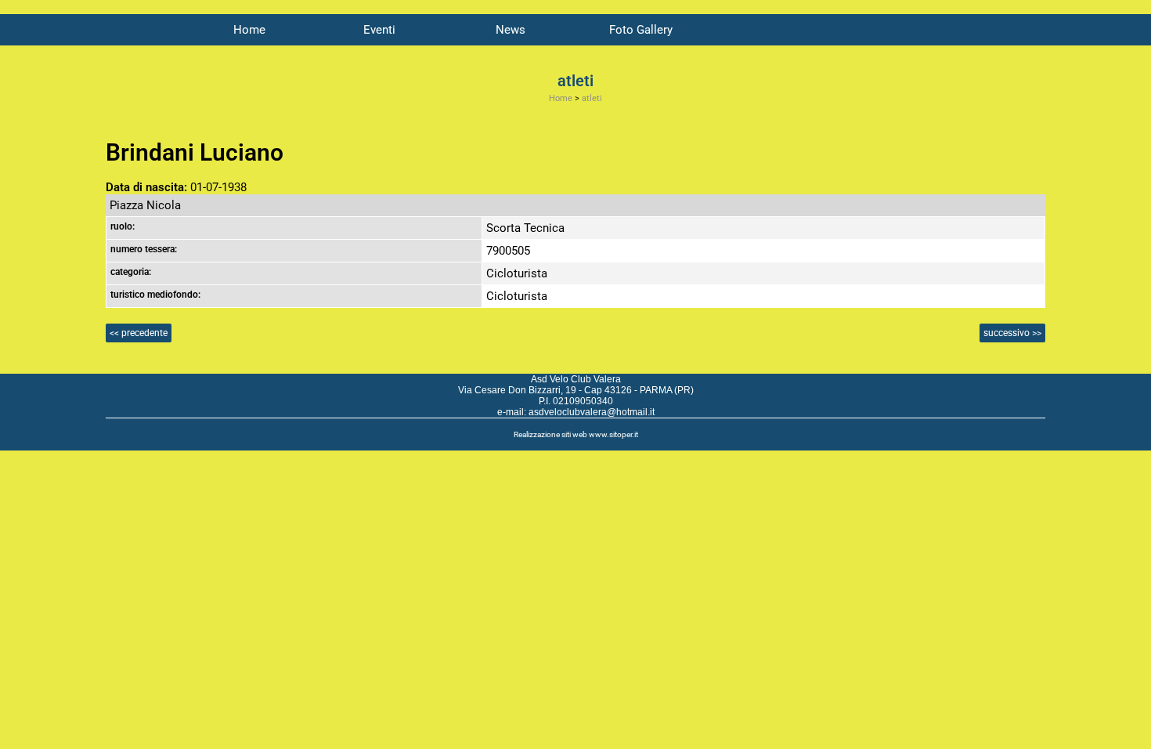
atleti (592, 98)
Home (249, 30)
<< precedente (139, 332)
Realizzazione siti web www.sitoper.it (576, 434)
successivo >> (1012, 332)
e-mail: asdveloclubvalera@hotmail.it (576, 412)
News (510, 30)
